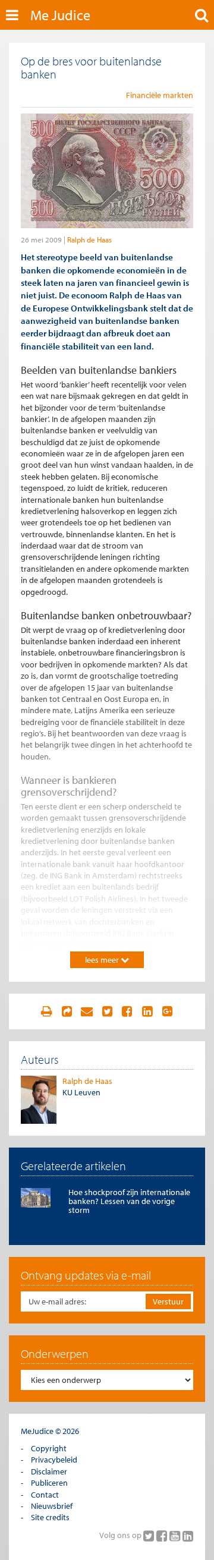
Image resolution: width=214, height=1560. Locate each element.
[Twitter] (149, 1535)
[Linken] (66, 1011)
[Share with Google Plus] (167, 1011)
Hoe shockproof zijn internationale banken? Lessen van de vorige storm (129, 1201)
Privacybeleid (54, 1459)
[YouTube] (175, 1535)
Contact (45, 1494)
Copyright (49, 1448)
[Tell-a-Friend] (87, 1011)
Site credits (50, 1517)
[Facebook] (162, 1535)
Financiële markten (159, 95)
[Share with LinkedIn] (147, 1011)
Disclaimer (49, 1471)
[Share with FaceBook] (127, 1011)
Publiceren (49, 1482)
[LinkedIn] (187, 1535)
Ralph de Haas (89, 239)
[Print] (46, 1011)
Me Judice (60, 15)
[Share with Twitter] (107, 1011)
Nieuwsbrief (52, 1506)
